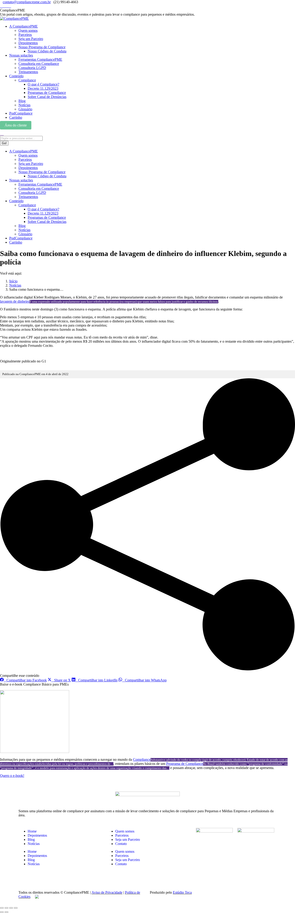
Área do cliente (16, 125)
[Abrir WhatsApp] (283, 901)
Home (32, 831)
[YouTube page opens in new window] (9, 6)
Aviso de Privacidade (106, 892)
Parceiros (122, 835)
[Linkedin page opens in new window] (4, 6)
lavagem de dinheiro (15, 301)
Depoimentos (37, 835)
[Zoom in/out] (16, 908)
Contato (121, 844)
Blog (31, 839)
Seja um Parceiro (127, 839)
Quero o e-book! (12, 776)
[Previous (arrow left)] (2, 912)
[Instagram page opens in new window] (1, 6)
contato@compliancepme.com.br (27, 2)
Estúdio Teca (182, 892)
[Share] (6, 908)
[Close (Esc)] (2, 908)
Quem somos (124, 831)
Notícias (34, 844)
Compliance (141, 759)
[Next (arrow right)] (6, 912)
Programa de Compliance (184, 764)
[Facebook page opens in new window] (7, 6)
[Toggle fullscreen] (11, 908)
